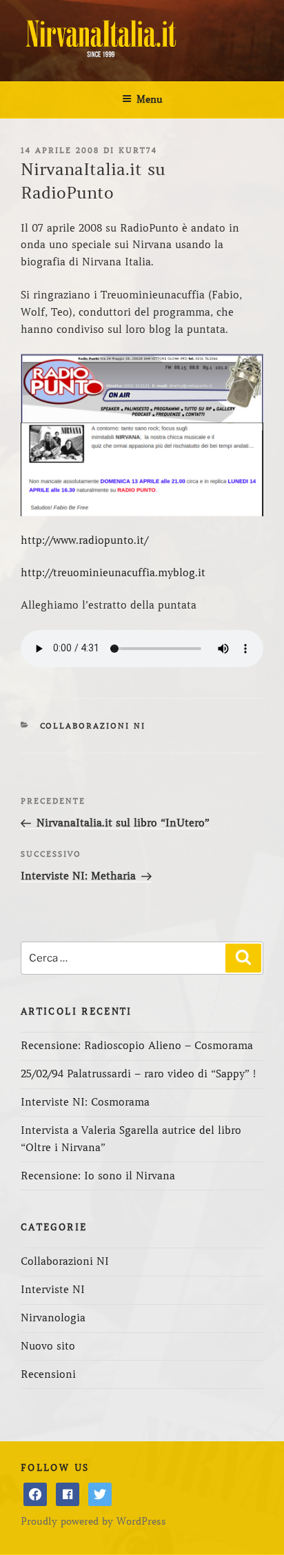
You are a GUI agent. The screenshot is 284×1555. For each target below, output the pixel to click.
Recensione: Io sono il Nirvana (98, 1176)
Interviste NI (53, 1289)
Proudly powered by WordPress (93, 1521)
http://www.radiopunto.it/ (84, 540)
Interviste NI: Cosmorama (85, 1102)
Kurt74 (138, 150)
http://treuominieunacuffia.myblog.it (113, 573)
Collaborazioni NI (93, 726)
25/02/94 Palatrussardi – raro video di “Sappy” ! (138, 1074)
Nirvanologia (53, 1318)
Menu (149, 99)
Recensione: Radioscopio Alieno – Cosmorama (137, 1045)
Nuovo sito (48, 1346)
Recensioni (48, 1374)
